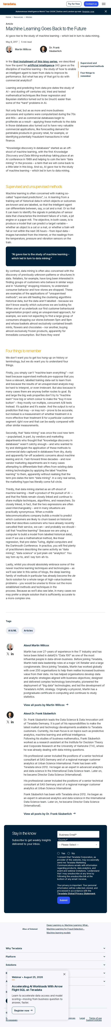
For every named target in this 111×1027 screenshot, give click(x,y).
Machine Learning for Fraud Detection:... (66, 929)
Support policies (94, 1020)
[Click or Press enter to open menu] (104, 4)
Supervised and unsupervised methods (92, 64)
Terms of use (95, 1018)
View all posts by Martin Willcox (44, 704)
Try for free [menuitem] (74, 4)
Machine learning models (59, 932)
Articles (28, 630)
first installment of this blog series (35, 61)
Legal (82, 1018)
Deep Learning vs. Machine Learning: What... (68, 925)
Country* (63, 839)
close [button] (106, 11)
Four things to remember (88, 74)
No (73, 853)
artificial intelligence (41, 65)
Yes (63, 853)
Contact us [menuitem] (91, 4)
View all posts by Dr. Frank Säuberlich (48, 813)
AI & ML (12, 630)
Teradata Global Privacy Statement (76, 893)
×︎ (63, 974)
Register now (21, 1010)
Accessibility (11, 1020)
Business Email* (68, 834)
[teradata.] (9, 4)
